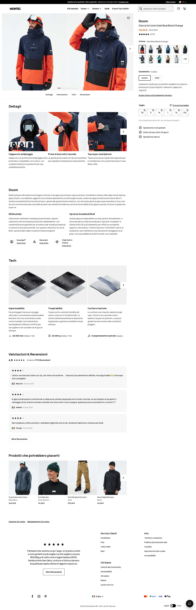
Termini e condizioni (153, 538)
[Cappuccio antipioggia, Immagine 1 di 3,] (13, 145)
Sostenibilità (106, 571)
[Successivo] (123, 131)
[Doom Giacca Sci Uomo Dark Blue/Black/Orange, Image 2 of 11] (100, 51)
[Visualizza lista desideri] (178, 8)
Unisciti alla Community (111, 567)
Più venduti (72, 8)
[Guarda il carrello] (184, 8)
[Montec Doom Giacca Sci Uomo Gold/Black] (168, 59)
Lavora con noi (107, 584)
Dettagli (49, 94)
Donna (95, 8)
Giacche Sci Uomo (17, 521)
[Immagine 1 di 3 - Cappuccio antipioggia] (28, 131)
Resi (103, 551)
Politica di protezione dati (155, 542)
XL (177, 112)
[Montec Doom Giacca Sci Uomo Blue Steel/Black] (168, 49)
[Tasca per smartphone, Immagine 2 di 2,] (100, 145)
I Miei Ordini (170, 2)
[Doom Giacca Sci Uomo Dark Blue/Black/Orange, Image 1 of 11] (35, 51)
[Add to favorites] (128, 18)
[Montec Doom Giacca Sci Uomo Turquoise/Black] (159, 59)
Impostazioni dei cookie (154, 551)
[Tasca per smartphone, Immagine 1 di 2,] (92, 145)
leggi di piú (21, 243)
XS (143, 112)
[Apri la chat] (189, 603)
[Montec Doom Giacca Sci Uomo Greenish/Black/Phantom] (159, 49)
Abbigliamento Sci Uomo (38, 521)
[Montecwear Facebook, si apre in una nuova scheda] (32, 596)
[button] (172, 605)
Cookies (148, 546)
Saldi (107, 8)
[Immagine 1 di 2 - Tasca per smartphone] (107, 131)
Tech (73, 94)
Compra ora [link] (124, 2)
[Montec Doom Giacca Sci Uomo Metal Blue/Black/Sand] (142, 59)
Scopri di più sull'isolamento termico (155, 95)
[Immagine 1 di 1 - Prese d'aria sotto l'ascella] (67, 131)
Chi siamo (105, 576)
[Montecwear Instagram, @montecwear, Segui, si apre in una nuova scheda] (39, 596)
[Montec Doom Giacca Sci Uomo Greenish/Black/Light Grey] (150, 59)
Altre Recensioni (19, 439)
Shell (157, 78)
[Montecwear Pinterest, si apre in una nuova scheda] (45, 596)
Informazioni (62, 94)
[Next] (130, 48)
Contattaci (105, 538)
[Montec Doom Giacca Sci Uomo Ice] (176, 59)
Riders (103, 580)
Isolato (145, 78)
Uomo (84, 8)
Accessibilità (150, 555)
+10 (185, 59)
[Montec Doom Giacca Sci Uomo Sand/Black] (176, 49)
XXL (186, 112)
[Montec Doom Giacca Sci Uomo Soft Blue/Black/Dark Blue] (150, 49)
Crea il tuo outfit (120, 8)
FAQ (102, 542)
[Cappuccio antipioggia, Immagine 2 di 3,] (21, 145)
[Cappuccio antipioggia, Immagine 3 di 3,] (29, 145)
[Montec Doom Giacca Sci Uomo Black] (185, 49)
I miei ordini (105, 546)
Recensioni (85, 94)
